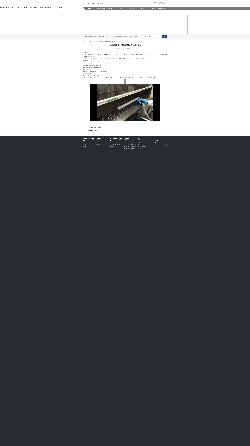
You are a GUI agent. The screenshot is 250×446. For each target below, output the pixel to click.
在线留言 (112, 146)
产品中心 (110, 8)
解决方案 (131, 8)
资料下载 (153, 8)
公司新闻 (98, 142)
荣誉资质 (84, 146)
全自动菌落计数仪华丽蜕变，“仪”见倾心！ (94, 130)
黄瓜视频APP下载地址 (142, 146)
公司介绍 (84, 144)
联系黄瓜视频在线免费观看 (163, 9)
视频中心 (142, 8)
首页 (90, 41)
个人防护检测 (140, 148)
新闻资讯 (121, 8)
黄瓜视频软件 (140, 142)
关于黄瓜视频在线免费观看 (100, 9)
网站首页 (89, 8)
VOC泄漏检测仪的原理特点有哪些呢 (93, 127)
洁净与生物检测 (141, 144)
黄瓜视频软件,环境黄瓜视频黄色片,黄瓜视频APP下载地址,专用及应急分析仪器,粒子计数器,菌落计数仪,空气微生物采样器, (112, 36)
